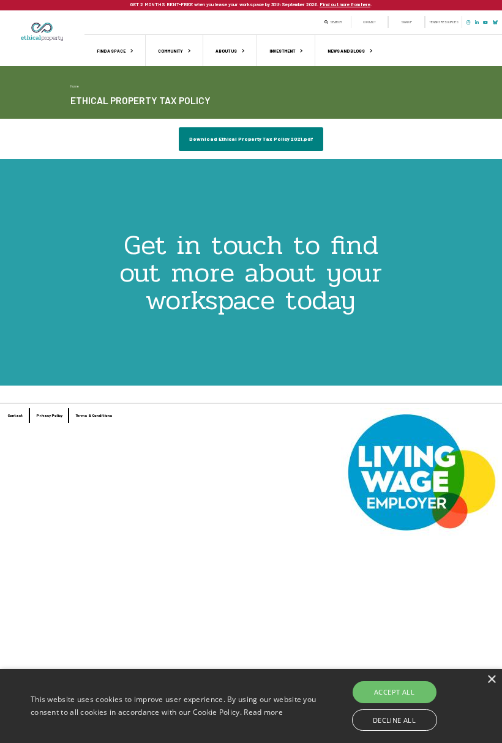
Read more (263, 712)
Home (74, 86)
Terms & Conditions (94, 415)
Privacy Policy (49, 415)
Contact (369, 22)
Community (170, 50)
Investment (282, 50)
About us (226, 50)
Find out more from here (345, 4)
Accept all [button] (394, 691)
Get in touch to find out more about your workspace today (250, 272)
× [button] (491, 679)
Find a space (111, 50)
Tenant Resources (444, 22)
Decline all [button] (394, 720)
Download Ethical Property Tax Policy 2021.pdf (251, 139)
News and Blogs (346, 50)
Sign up (406, 22)
